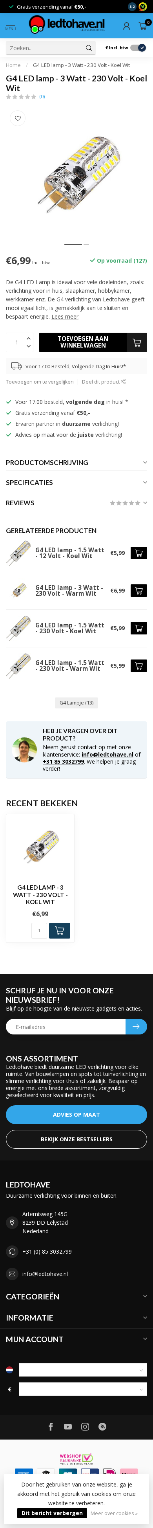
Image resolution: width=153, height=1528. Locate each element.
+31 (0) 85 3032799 (47, 1251)
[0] (142, 26)
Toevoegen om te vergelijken (40, 381)
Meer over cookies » (114, 1513)
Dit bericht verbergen (52, 1513)
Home (13, 64)
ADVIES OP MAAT (76, 1114)
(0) (42, 96)
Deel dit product (101, 381)
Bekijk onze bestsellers (77, 1139)
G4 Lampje (76, 702)
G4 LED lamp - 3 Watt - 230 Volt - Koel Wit (81, 64)
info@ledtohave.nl (107, 754)
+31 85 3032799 (63, 761)
